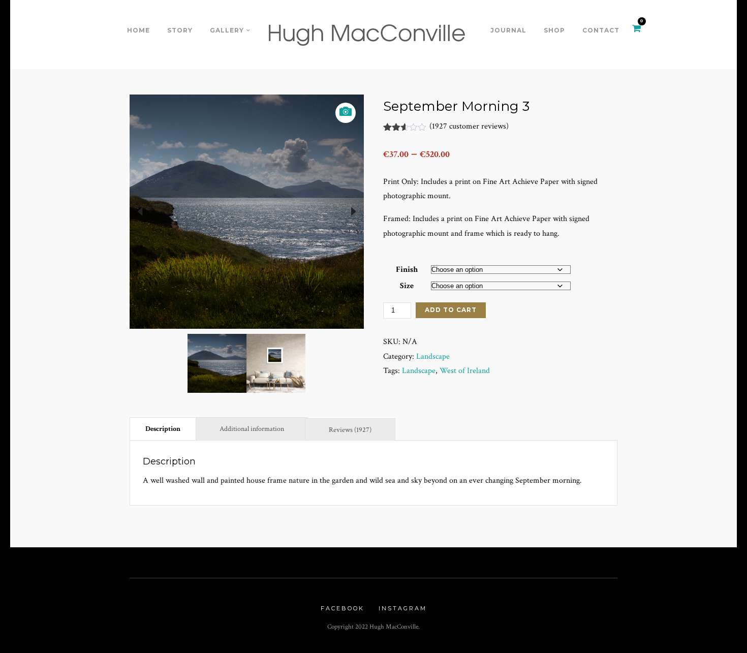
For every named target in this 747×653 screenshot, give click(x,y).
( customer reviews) (469, 126)
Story (180, 30)
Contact (600, 30)
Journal (508, 30)
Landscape (433, 356)
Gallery (227, 30)
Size (407, 286)
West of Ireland (465, 370)
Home (138, 30)
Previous (140, 211)
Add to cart (451, 310)
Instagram (403, 608)
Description (162, 428)
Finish (407, 269)
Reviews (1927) (350, 429)
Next (354, 211)
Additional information (252, 428)
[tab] (163, 428)
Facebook (342, 608)
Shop (554, 30)
